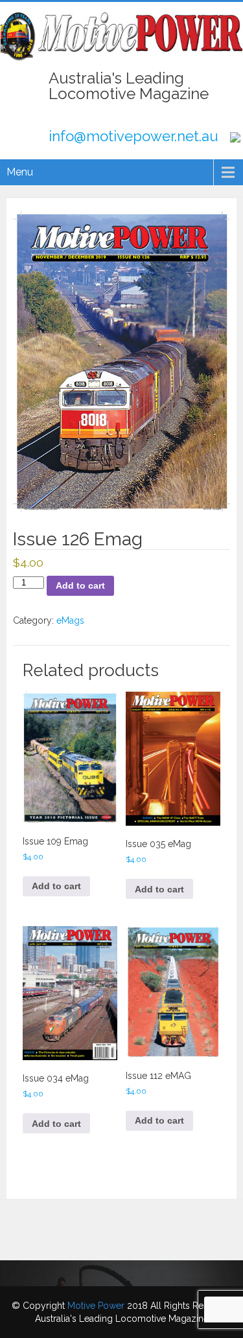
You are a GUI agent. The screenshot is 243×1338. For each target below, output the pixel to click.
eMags (70, 620)
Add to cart (80, 585)
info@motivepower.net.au (133, 136)
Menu (19, 172)
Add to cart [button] (56, 886)
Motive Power (95, 1305)
